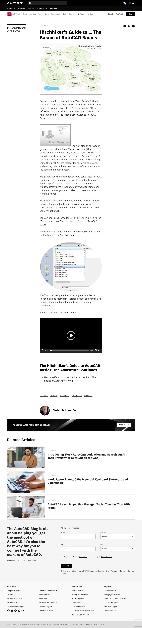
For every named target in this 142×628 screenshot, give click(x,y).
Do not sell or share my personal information (27, 624)
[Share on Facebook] (124, 26)
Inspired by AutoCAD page (61, 235)
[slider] (69, 350)
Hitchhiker (77, 396)
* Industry (103, 533)
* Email (63, 533)
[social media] (15, 610)
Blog (25, 14)
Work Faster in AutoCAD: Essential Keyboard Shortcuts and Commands (88, 481)
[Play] (42, 350)
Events (72, 14)
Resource (88, 396)
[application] (71, 335)
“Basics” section (76, 149)
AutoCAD (53, 396)
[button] (71, 335)
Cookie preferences (48, 624)
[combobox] (47, 3)
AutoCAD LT (64, 396)
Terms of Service (127, 571)
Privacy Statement (106, 557)
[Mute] (96, 350)
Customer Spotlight (59, 14)
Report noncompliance (62, 624)
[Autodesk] (15, 3)
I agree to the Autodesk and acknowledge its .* (88, 558)
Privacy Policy (110, 571)
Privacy (9, 624)
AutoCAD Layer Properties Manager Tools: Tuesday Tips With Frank (89, 506)
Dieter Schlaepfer (16, 28)
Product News (43, 14)
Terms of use (75, 624)
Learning (32, 14)
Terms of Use (83, 557)
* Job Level (64, 545)
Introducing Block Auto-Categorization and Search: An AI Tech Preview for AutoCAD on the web (86, 456)
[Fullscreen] (99, 350)
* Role (102, 545)
